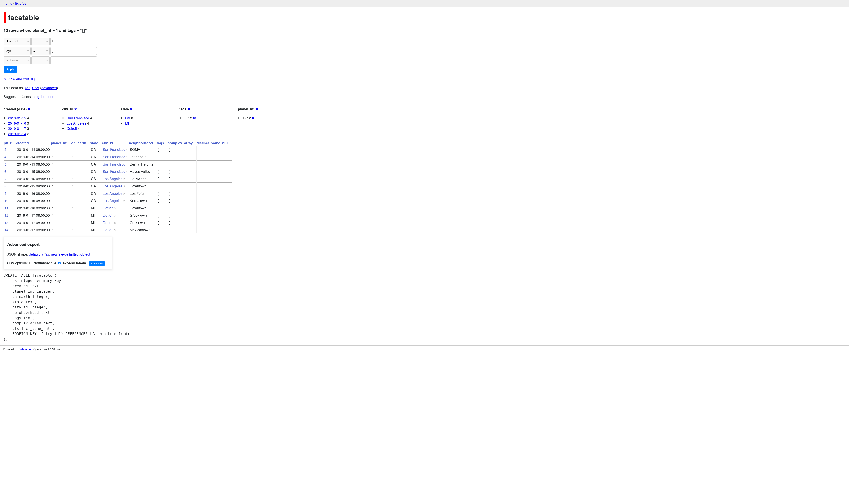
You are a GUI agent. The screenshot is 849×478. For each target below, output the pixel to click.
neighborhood (43, 96)
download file (44, 263)
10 (6, 200)
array (45, 254)
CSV (35, 87)
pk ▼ (8, 142)
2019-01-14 (17, 133)
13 (6, 222)
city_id (107, 142)
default (34, 254)
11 (6, 207)
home (8, 3)
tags (160, 142)
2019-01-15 (17, 117)
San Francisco (78, 117)
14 (6, 229)
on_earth (78, 142)
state (94, 142)
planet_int (59, 142)
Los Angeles (76, 123)
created (22, 142)
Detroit (72, 128)
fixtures (20, 3)
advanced (49, 87)
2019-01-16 (17, 123)
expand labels (74, 263)
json (27, 87)
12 (6, 215)
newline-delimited (65, 254)
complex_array (180, 142)
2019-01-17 (17, 128)
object (85, 254)
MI (127, 123)
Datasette (25, 349)
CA (127, 117)
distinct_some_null (212, 142)
